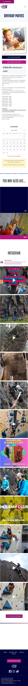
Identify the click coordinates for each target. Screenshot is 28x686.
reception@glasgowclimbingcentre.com (8, 683)
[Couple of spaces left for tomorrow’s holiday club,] (14, 510)
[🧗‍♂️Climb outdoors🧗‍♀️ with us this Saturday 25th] (14, 395)
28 (21, 149)
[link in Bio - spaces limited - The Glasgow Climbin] (14, 453)
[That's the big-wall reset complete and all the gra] (14, 366)
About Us (21, 652)
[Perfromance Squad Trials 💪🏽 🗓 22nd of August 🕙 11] (14, 280)
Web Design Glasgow (5, 679)
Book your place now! (14, 62)
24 (7, 149)
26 (14, 149)
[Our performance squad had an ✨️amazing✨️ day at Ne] (14, 482)
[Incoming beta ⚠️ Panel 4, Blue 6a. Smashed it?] (14, 424)
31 (7, 152)
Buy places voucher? (14, 57)
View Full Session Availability (14, 156)
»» (24, 130)
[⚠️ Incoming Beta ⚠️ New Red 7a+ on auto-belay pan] (14, 539)
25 (10, 149)
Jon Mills (11, 679)
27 (17, 149)
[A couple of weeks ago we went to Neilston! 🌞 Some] (14, 309)
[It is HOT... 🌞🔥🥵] (14, 568)
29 (24, 149)
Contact (14, 653)
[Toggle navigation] (25, 7)
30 (4, 152)
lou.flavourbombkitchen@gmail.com (10, 116)
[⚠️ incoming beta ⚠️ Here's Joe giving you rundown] (14, 597)
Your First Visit (13, 652)
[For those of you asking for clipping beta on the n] (14, 338)
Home (5, 652)
